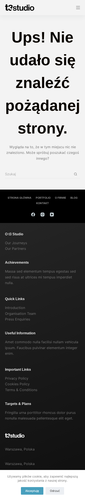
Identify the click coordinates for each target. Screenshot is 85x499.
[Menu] (78, 8)
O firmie (60, 197)
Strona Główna (19, 197)
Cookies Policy (17, 384)
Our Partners (15, 248)
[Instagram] (42, 214)
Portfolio (43, 197)
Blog (74, 197)
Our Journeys (16, 243)
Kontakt (42, 203)
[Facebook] (33, 214)
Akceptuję (32, 490)
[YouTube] (52, 214)
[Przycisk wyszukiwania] (75, 174)
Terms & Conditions (21, 390)
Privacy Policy (16, 378)
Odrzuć (55, 490)
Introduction (15, 308)
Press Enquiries (17, 319)
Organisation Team (20, 313)
